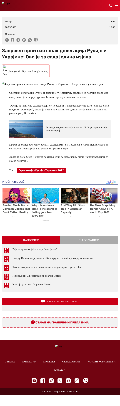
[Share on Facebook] (13, 40)
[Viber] (85, 380)
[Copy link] (7, 40)
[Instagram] (51, 380)
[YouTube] (34, 380)
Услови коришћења (101, 361)
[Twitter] (60, 380)
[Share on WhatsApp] (30, 40)
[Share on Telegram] (18, 40)
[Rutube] (68, 380)
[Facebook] (42, 380)
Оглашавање (71, 361)
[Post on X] (24, 40)
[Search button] (110, 5)
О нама (10, 361)
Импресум (29, 361)
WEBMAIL (60, 370)
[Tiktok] (77, 380)
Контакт (49, 361)
